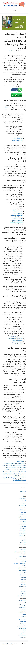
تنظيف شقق (7, 463)
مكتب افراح (23, 623)
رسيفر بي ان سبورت (21, 558)
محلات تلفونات (22, 612)
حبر (25, 537)
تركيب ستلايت (22, 514)
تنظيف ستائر (21, 463)
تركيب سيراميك (22, 517)
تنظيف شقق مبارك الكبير (16, 215)
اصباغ (24, 496)
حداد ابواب (23, 540)
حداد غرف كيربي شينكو (20, 551)
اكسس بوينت (22, 498)
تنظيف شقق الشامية (17, 211)
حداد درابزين (23, 542)
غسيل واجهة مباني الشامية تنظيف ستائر (12, 471)
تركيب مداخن (22, 519)
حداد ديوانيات (22, 547)
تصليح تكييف (23, 521)
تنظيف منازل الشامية (17, 340)
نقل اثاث (24, 630)
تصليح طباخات (22, 530)
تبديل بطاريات (22, 510)
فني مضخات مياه (18, 138)
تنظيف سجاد (14, 463)
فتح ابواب (23, 577)
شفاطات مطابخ (22, 568)
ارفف (24, 493)
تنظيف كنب (5, 465)
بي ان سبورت (22, 505)
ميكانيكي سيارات (22, 625)
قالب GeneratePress (7, 643)
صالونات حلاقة (22, 570)
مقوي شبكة (23, 621)
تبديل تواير (23, 512)
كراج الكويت (23, 602)
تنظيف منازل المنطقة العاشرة (15, 338)
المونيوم (24, 500)
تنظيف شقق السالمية (17, 223)
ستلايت (24, 565)
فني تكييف (23, 584)
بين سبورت (23, 507)
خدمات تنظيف (20, 461)
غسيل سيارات (22, 574)
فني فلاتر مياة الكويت (17, 140)
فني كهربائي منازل (21, 595)
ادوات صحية (23, 491)
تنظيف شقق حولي (17, 213)
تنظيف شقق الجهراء (17, 218)
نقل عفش (23, 632)
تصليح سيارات (22, 528)
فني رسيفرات (22, 586)
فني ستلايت (23, 588)
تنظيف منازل (23, 467)
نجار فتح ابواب (22, 628)
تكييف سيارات (22, 535)
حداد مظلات (23, 554)
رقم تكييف (23, 561)
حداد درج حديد (22, 544)
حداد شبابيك (23, 549)
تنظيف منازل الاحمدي (17, 342)
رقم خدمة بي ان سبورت (20, 563)
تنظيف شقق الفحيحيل (17, 220)
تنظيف (6, 107)
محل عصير (23, 609)
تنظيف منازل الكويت (17, 343)
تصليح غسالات (22, 533)
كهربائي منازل (22, 607)
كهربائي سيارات (22, 605)
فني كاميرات (23, 593)
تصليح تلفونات (22, 523)
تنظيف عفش (12, 465)
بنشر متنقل (23, 503)
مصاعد (24, 614)
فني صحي (20, 136)
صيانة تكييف (23, 572)
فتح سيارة (23, 579)
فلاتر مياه (24, 581)
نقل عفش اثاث (22, 635)
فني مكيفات (23, 598)
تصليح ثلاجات (23, 526)
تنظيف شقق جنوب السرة (16, 222)
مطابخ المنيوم (22, 616)
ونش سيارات (23, 637)
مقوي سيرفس (22, 619)
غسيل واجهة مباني (18, 469)
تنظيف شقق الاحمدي (17, 216)
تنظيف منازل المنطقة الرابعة (15, 336)
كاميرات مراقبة (22, 600)
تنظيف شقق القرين (17, 209)
